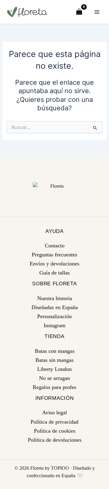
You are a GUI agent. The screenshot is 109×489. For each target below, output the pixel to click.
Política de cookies (54, 431)
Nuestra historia (54, 298)
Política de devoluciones (54, 440)
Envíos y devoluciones (54, 264)
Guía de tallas (54, 273)
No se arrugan (54, 378)
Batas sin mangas (54, 360)
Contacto (54, 246)
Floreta (37, 468)
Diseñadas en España (54, 307)
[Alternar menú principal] (97, 12)
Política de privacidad (54, 422)
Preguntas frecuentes (54, 255)
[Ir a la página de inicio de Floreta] (55, 186)
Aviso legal (54, 412)
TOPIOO (60, 468)
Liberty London (54, 369)
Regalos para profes (54, 387)
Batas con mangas (54, 351)
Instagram (54, 325)
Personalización (54, 316)
